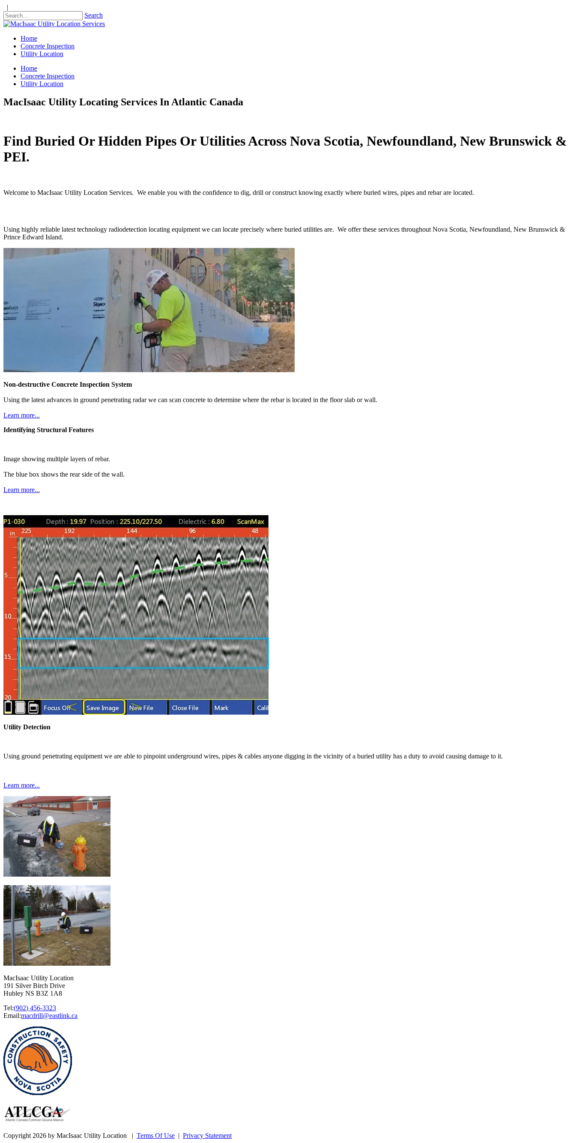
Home (29, 68)
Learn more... (21, 415)
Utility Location (42, 83)
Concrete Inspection (48, 76)
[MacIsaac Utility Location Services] (54, 23)
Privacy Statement (207, 1135)
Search (93, 15)
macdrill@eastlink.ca (49, 1015)
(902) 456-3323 (35, 1008)
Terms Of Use (156, 1135)
